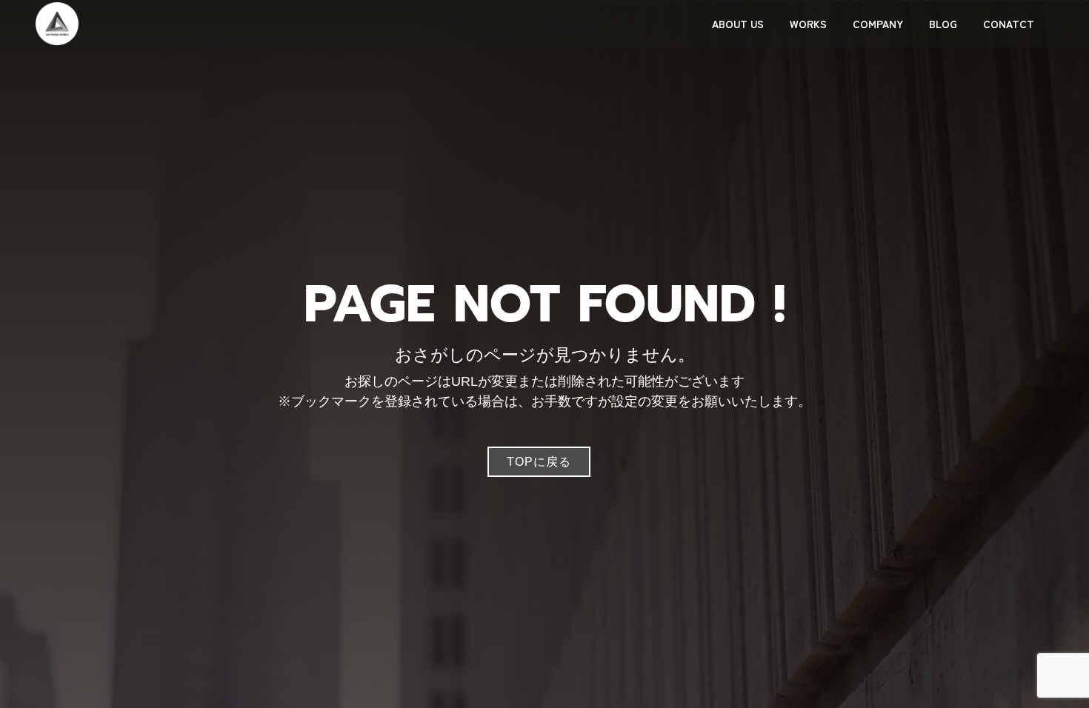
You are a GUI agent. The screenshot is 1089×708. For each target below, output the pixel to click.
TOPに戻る (539, 461)
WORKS (808, 24)
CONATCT (1008, 24)
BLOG (943, 24)
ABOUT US (738, 24)
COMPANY (878, 24)
